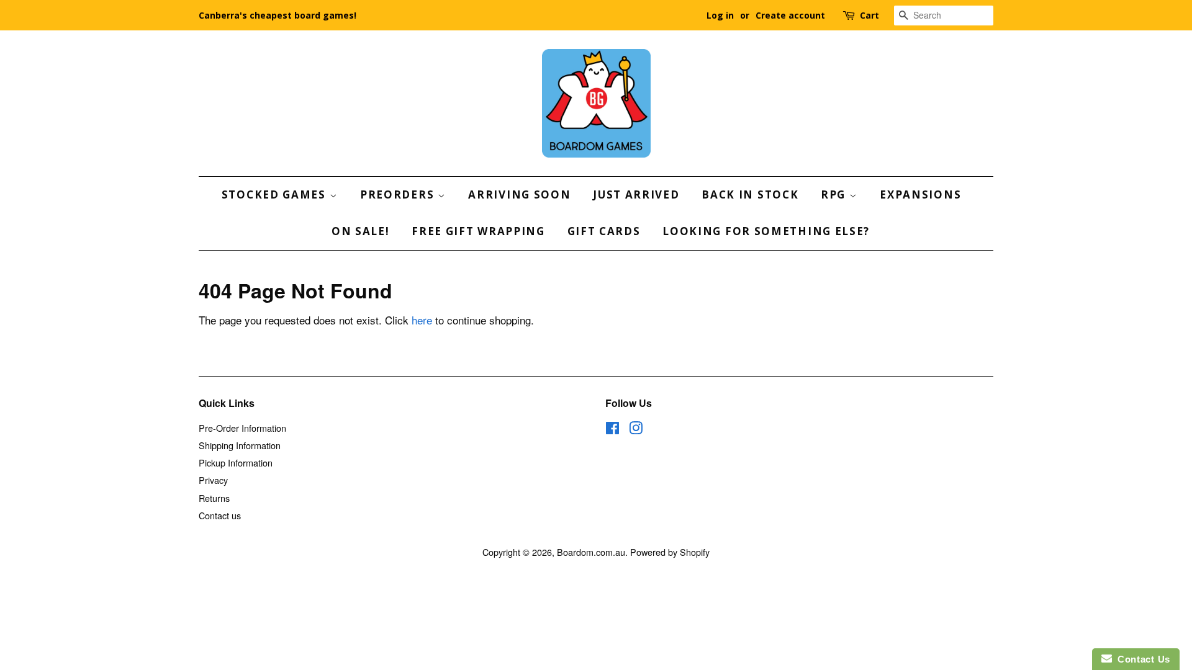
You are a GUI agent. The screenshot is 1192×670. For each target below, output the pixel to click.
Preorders (399, 194)
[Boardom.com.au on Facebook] (612, 429)
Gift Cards (604, 231)
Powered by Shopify (670, 551)
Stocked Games (276, 194)
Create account (790, 15)
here (422, 320)
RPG (835, 194)
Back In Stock (750, 194)
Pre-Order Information (242, 427)
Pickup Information (236, 462)
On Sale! (361, 231)
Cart (869, 15)
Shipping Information (240, 445)
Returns (214, 497)
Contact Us (1141, 659)
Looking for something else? (766, 231)
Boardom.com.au (591, 551)
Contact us (220, 515)
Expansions (920, 194)
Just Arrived (636, 194)
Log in (720, 15)
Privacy (213, 479)
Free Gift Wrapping (478, 231)
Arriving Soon (519, 194)
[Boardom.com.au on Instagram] (636, 429)
